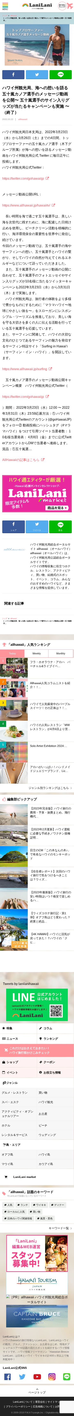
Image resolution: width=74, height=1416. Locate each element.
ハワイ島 (44, 1154)
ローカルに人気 (16, 1211)
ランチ (24, 1205)
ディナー (59, 1205)
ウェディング (47, 1134)
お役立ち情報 (52, 1072)
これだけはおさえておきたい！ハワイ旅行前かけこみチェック (29, 1050)
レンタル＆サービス (15, 1134)
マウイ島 (7, 1164)
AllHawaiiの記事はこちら (20, 460)
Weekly (36, 653)
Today (12, 653)
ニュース (12, 1038)
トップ (4, 16)
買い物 (43, 1092)
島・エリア (13, 1144)
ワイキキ (41, 1205)
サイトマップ (54, 1401)
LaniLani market (24, 1177)
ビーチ (43, 1125)
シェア (13, 74)
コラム (48, 1028)
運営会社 (40, 1401)
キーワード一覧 (59, 1228)
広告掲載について (43, 1406)
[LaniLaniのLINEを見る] (66, 1377)
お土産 (43, 1113)
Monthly (60, 653)
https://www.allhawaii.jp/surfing (24, 369)
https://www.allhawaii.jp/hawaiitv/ (26, 205)
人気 (9, 1205)
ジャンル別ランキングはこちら (49, 788)
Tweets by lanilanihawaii (21, 984)
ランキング (51, 1038)
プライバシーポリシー (18, 1406)
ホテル (6, 1125)
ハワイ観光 (46, 1102)
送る (61, 74)
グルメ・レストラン (15, 1092)
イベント (12, 1072)
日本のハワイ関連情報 (19, 1218)
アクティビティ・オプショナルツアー (17, 1113)
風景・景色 (46, 1218)
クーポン (49, 1062)
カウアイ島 (46, 1164)
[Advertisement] (37, 961)
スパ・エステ (10, 1102)
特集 (9, 1028)
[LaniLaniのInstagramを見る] (52, 1377)
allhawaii (13, 16)
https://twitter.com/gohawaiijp (23, 178)
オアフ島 (7, 1154)
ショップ (12, 1062)
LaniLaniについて (23, 1401)
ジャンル (12, 1082)
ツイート (37, 74)
